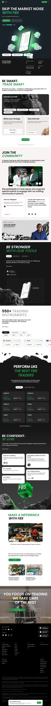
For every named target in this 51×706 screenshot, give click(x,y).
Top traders (19, 387)
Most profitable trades (29, 387)
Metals (24, 332)
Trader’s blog (7, 112)
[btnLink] (13, 548)
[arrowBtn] (40, 183)
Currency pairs (15, 332)
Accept (39, 702)
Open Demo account (16, 20)
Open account (6, 20)
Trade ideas (12, 132)
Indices (13, 335)
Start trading (9, 266)
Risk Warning (4, 693)
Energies (6, 335)
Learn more (31, 132)
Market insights (12, 130)
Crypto (28, 335)
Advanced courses (22, 109)
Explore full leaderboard (25, 426)
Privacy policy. (22, 703)
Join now (7, 214)
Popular (5, 332)
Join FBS (14, 559)
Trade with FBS (25, 139)
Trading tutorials (33, 109)
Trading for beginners (9, 109)
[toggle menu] (48, 2)
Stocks (21, 335)
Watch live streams (9, 237)
